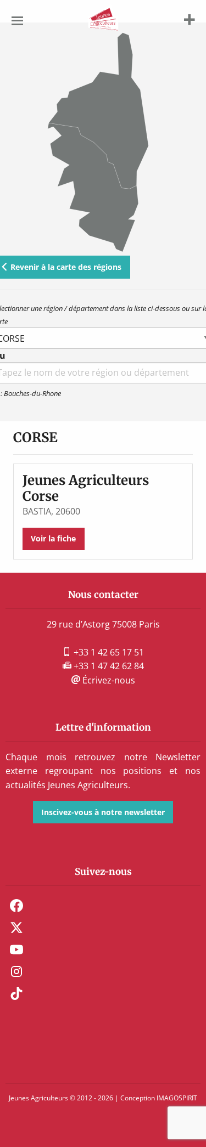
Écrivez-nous (107, 680)
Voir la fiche (53, 538)
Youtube (16, 949)
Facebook (16, 906)
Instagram (16, 971)
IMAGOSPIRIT (177, 1098)
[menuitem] (103, 906)
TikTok (16, 993)
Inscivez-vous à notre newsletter (103, 812)
